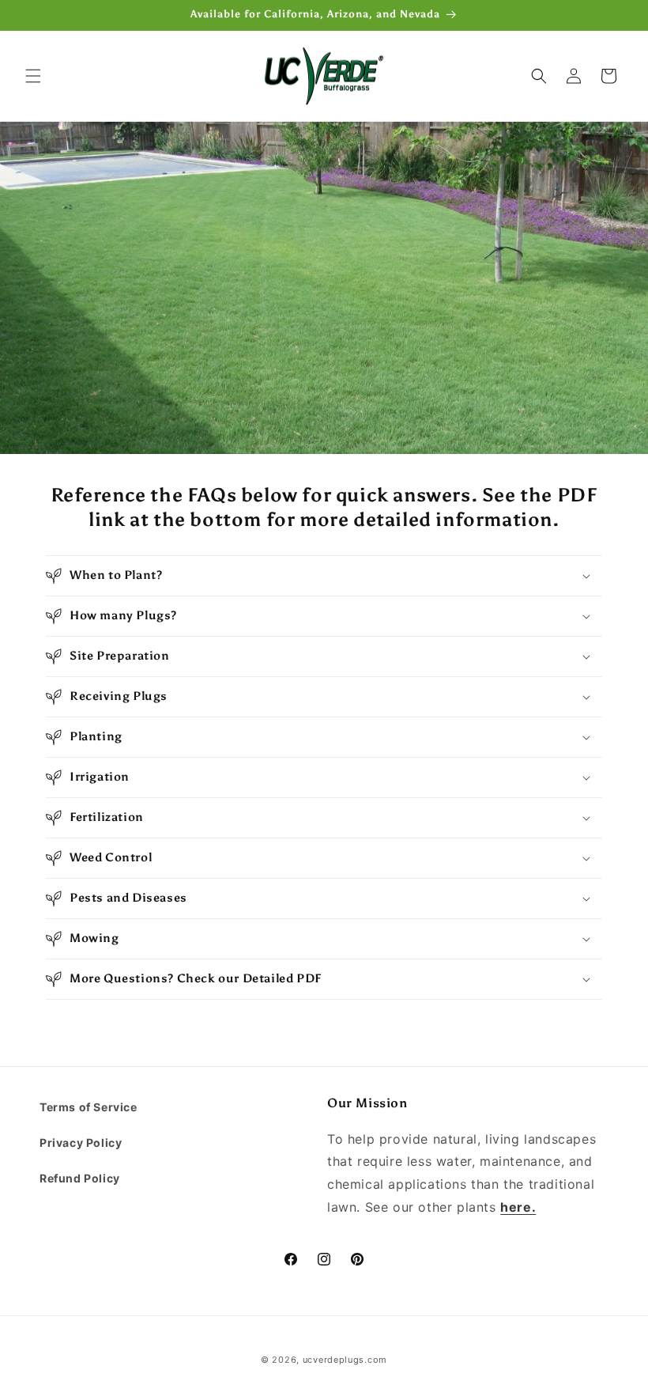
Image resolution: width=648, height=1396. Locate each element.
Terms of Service (89, 1107)
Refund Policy (80, 1178)
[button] (33, 76)
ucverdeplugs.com (345, 1359)
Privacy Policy (81, 1142)
